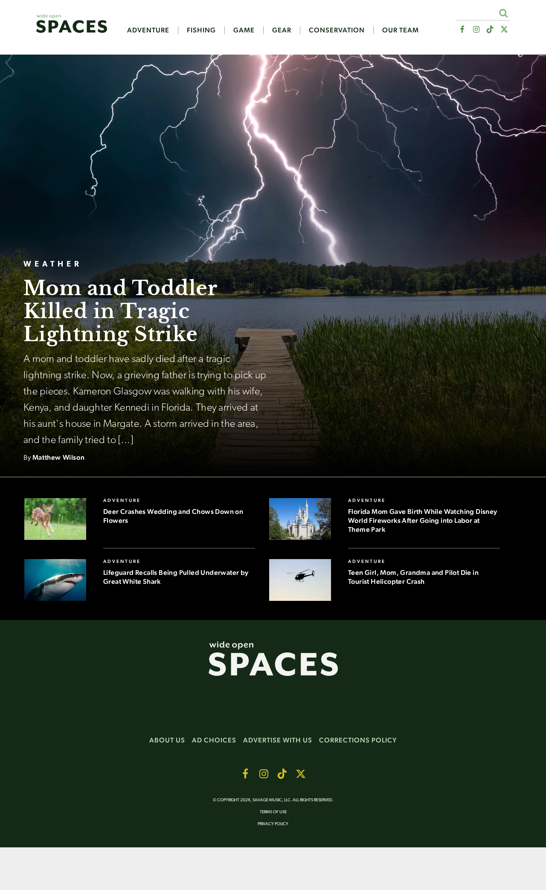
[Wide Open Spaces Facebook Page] (461, 29)
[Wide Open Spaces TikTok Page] (490, 29)
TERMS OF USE (273, 812)
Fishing (201, 30)
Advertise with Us (277, 740)
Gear (281, 30)
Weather (52, 265)
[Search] (503, 13)
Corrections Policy (358, 740)
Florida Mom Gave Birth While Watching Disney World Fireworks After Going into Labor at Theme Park (422, 520)
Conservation (337, 30)
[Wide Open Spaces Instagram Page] (475, 29)
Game (244, 30)
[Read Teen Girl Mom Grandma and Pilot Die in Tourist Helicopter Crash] (300, 579)
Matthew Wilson (58, 457)
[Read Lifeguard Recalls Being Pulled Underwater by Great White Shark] (55, 579)
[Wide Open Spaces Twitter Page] (504, 29)
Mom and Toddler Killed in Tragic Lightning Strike (120, 311)
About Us (167, 740)
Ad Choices (214, 740)
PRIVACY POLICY (273, 824)
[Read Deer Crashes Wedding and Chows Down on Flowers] (55, 518)
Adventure (148, 30)
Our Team (400, 30)
